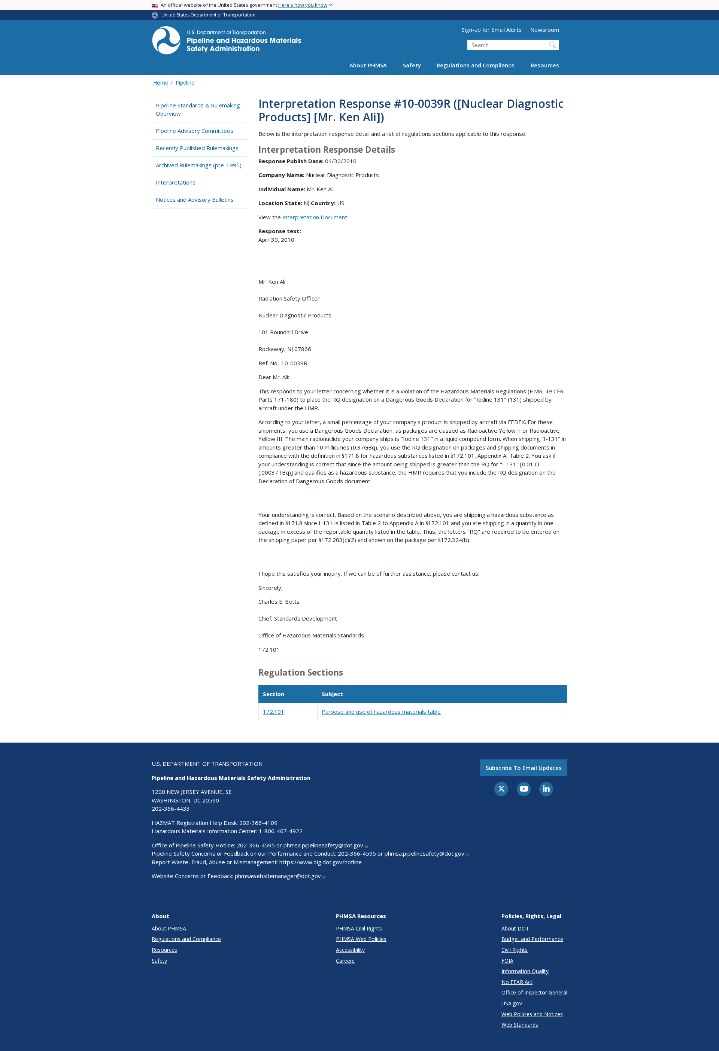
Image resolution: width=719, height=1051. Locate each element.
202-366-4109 (258, 822)
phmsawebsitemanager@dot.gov (278, 876)
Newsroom (544, 29)
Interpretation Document (314, 217)
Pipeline (185, 82)
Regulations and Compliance (476, 65)
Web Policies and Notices (532, 1014)
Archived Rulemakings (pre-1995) (199, 165)
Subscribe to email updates (524, 767)
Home (160, 82)
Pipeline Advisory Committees (194, 130)
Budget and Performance (532, 938)
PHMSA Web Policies (361, 938)
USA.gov (511, 1003)
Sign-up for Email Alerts (492, 29)
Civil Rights (514, 949)
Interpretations (175, 182)
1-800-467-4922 (281, 831)
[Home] (226, 42)
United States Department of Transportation (208, 15)
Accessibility (350, 949)
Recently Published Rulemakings (197, 148)
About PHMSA (368, 65)
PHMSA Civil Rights (359, 928)
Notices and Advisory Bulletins (195, 199)
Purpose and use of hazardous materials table (381, 711)
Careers (345, 960)
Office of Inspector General (534, 992)
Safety (412, 65)
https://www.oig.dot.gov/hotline (320, 862)
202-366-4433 (171, 808)
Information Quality (525, 971)
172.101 (273, 711)
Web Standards (519, 1024)
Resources (545, 65)
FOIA (507, 960)
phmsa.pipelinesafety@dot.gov (323, 845)
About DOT (515, 928)
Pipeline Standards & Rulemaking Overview (198, 109)
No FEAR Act (517, 981)
